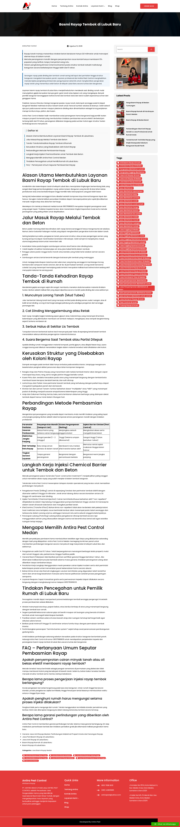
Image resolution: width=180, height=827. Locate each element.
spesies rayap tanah (67, 103)
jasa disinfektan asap (128, 194)
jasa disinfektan (126, 188)
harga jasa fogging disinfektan (132, 172)
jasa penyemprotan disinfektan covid (135, 283)
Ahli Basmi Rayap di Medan (131, 166)
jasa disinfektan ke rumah (130, 213)
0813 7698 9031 (107, 785)
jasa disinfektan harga (129, 207)
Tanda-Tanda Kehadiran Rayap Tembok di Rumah (49, 143)
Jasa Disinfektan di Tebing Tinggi (36, 758)
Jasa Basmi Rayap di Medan (61, 755)
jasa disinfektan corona (129, 197)
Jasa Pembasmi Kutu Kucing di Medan (135, 264)
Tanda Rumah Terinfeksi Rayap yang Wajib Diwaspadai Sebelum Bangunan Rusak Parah (140, 143)
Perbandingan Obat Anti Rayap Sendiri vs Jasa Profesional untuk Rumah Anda (139, 132)
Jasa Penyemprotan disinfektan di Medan (133, 288)
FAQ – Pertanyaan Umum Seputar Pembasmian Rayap (50, 165)
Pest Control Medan (31, 761)
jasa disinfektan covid (128, 201)
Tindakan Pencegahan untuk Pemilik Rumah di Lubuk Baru (52, 161)
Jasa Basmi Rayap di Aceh (130, 182)
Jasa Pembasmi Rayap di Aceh (132, 268)
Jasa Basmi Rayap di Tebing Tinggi (87, 755)
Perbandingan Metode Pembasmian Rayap (45, 150)
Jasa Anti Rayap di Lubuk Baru (35, 739)
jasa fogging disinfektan (129, 233)
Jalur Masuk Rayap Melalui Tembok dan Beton (46, 139)
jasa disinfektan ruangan (130, 223)
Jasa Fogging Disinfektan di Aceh (133, 239)
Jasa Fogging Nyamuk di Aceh (132, 245)
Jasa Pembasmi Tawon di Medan (133, 274)
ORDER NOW (149, 6)
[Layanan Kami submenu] (104, 6)
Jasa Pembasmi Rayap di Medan (63, 758)
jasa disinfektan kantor (129, 210)
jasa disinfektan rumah (129, 226)
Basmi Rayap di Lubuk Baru (33, 745)
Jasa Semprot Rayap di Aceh (132, 299)
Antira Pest (95, 822)
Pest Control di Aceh (128, 302)
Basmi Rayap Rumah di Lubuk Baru (37, 742)
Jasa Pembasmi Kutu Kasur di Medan (135, 261)
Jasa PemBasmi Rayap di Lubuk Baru (38, 737)
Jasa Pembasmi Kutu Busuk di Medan (135, 258)
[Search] (151, 49)
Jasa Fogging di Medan (129, 229)
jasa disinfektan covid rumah (131, 204)
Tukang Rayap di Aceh (129, 305)
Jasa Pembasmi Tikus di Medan (132, 277)
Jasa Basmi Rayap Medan (42, 750)
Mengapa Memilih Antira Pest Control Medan (46, 157)
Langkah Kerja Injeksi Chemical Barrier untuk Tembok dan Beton (54, 154)
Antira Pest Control (86, 78)
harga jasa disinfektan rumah (132, 169)
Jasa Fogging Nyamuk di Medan (133, 248)
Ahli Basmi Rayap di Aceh (130, 162)
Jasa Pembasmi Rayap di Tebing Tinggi (92, 758)
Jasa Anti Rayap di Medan (130, 178)
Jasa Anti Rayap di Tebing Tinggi (36, 755)
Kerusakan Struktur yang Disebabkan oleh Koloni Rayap (51, 147)
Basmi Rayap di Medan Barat (137, 120)
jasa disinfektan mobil (129, 217)
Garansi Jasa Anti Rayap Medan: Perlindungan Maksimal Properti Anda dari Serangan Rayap (62, 734)
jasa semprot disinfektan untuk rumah (135, 296)
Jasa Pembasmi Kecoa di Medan (133, 255)
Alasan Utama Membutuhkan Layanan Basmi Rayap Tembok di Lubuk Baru (60, 136)
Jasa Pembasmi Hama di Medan (133, 252)
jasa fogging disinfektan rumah (132, 242)
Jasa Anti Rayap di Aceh (130, 175)
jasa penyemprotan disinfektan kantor (136, 292)
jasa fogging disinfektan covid (132, 236)
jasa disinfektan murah (129, 220)
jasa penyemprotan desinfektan (133, 280)
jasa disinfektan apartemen (131, 191)
